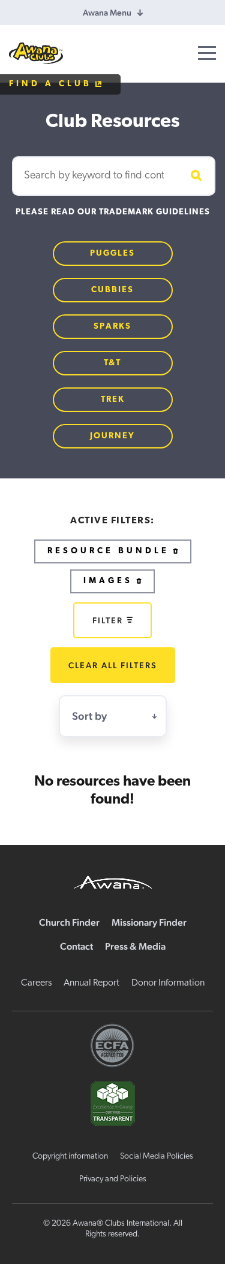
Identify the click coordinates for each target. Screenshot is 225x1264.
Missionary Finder (149, 922)
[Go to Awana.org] (113, 881)
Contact (76, 946)
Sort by (89, 716)
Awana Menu (107, 12)
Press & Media (135, 946)
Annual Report (91, 983)
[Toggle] (207, 53)
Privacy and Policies (112, 1179)
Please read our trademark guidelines (113, 212)
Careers (36, 983)
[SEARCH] (194, 176)
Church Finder (69, 922)
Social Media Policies (156, 1156)
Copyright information (70, 1156)
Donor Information (168, 983)
